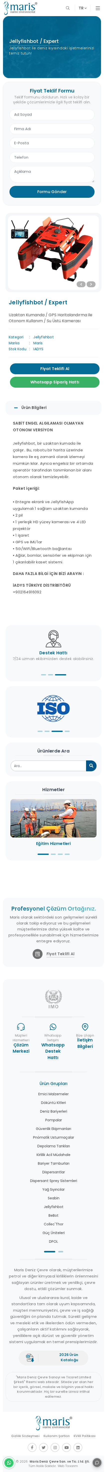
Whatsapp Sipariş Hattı (54, 382)
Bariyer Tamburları (53, 1163)
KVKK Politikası (85, 1436)
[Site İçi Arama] (68, 8)
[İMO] (53, 999)
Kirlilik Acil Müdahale (53, 1154)
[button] (43, 674)
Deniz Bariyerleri (53, 1111)
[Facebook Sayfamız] (32, 1447)
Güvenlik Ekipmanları (53, 1128)
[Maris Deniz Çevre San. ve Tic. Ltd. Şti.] (20, 8)
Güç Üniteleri (54, 1232)
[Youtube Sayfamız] (66, 1447)
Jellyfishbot (43, 337)
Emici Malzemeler (53, 1094)
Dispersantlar (53, 1172)
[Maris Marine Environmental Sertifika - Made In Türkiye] (53, 707)
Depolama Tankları (53, 1146)
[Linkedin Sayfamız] (77, 1447)
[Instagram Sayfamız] (55, 1447)
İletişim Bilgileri (85, 1043)
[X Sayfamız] (43, 1447)
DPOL (53, 1241)
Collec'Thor (53, 1224)
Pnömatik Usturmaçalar (53, 1137)
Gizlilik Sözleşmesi (25, 1436)
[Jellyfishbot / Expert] (53, 252)
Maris (38, 343)
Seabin (53, 1198)
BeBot (53, 1215)
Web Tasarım (68, 1466)
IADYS (38, 348)
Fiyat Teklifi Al (54, 369)
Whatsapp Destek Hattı (52, 1051)
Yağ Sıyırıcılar (53, 1189)
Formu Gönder (52, 192)
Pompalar (53, 1120)
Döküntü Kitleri (53, 1102)
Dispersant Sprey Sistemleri (53, 1180)
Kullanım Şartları (57, 1436)
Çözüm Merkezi (21, 1048)
